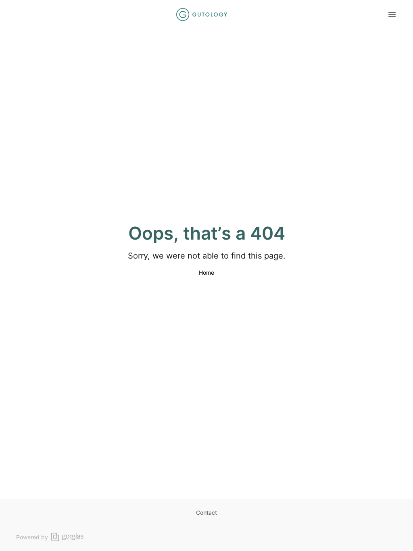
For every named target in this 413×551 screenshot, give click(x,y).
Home (206, 272)
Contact (206, 512)
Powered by (32, 537)
